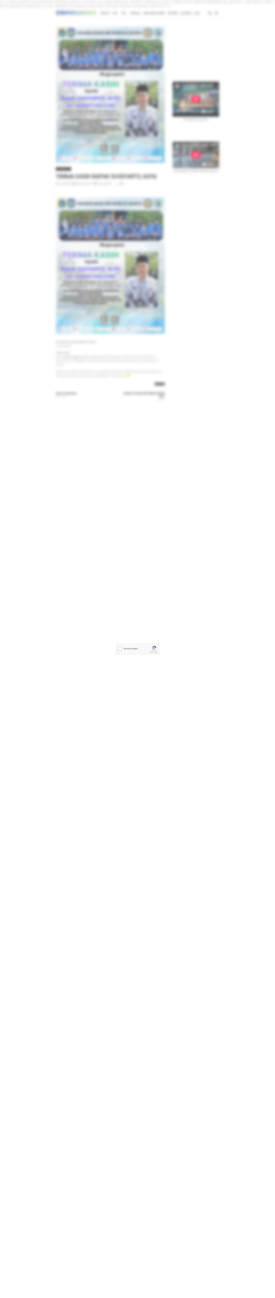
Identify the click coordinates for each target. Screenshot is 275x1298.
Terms (155, 652)
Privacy (151, 652)
